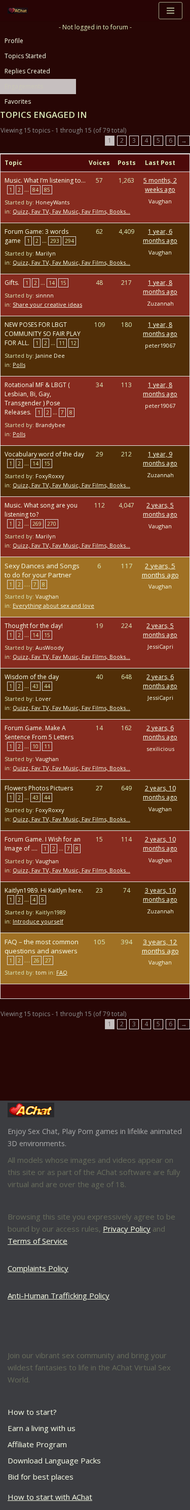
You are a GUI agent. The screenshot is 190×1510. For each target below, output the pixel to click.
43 (35, 686)
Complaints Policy (38, 1268)
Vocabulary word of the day (44, 454)
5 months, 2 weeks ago (160, 185)
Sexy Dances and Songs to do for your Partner (42, 570)
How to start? (32, 1412)
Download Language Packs (54, 1460)
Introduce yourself (38, 921)
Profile (14, 40)
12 (73, 343)
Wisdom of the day (32, 677)
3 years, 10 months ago (160, 895)
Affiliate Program (37, 1444)
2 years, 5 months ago (160, 510)
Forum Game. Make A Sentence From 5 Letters (39, 732)
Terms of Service (37, 1241)
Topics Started (25, 56)
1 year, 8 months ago (160, 287)
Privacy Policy (126, 1229)
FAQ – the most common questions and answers (42, 946)
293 (54, 240)
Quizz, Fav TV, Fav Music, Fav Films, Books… (71, 211)
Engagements (24, 86)
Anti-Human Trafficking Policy (58, 1295)
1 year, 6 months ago (160, 236)
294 (69, 240)
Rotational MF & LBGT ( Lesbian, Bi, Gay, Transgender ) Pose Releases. (37, 398)
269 (37, 523)
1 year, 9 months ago (160, 459)
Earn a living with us (41, 1428)
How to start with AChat (50, 1497)
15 (63, 282)
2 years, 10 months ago (160, 793)
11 (62, 343)
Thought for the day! (34, 625)
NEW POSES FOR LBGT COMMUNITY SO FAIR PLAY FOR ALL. (43, 333)
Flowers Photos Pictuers (39, 788)
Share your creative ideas (47, 304)
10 (35, 746)
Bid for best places (40, 1477)
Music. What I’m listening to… (45, 180)
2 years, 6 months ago (160, 681)
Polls (19, 364)
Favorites (18, 101)
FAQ (61, 972)
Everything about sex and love (53, 605)
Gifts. (12, 282)
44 (47, 686)
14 (52, 282)
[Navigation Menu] (170, 10)
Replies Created (27, 71)
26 (36, 960)
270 (51, 523)
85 (47, 189)
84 (35, 189)
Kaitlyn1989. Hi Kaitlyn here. (44, 890)
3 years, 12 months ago (160, 946)
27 (48, 960)
